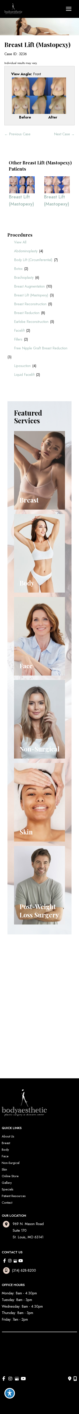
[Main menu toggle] (69, 9)
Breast (6, 1143)
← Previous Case (17, 134)
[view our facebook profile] (4, 1261)
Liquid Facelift (24, 374)
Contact (7, 1202)
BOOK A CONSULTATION (33, 1005)
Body (5, 1149)
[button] (31, 993)
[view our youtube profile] (20, 1261)
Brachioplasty (24, 277)
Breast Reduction (27, 312)
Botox (18, 268)
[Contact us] (69, 1378)
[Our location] (75, 1378)
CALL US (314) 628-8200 (33, 993)
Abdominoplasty (26, 251)
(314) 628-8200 (24, 1270)
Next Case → (64, 134)
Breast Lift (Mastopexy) (31, 295)
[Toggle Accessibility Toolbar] (9, 1393)
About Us (8, 1136)
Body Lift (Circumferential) (33, 259)
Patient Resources (14, 1196)
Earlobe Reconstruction (31, 321)
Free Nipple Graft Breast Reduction (40, 348)
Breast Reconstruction (30, 304)
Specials (7, 1189)
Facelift (19, 330)
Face (5, 1156)
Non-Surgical (11, 1162)
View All (20, 242)
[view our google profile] (15, 1261)
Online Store (10, 1176)
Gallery (7, 1182)
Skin (4, 1169)
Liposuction (22, 365)
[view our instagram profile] (10, 1261)
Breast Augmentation (29, 286)
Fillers (18, 339)
